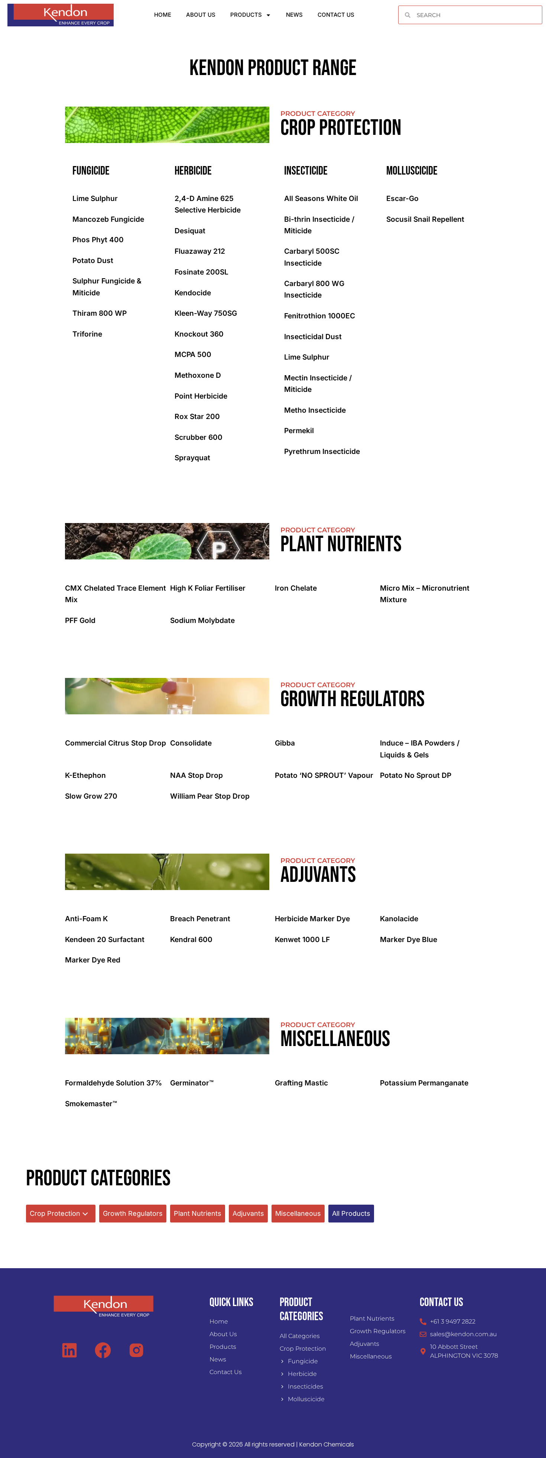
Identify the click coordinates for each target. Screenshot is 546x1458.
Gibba (285, 742)
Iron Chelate (296, 588)
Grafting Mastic (301, 1082)
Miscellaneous (298, 1213)
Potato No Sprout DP (415, 775)
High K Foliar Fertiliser (208, 588)
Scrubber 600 (198, 437)
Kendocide (193, 292)
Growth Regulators (133, 1213)
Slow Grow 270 (91, 796)
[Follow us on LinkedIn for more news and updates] (72, 1350)
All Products (351, 1213)
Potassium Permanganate (424, 1082)
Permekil (299, 430)
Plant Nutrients (197, 1213)
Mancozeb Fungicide (108, 219)
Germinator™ (192, 1082)
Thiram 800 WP (99, 313)
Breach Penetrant (200, 918)
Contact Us (336, 14)
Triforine (87, 333)
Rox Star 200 (197, 416)
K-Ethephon (85, 775)
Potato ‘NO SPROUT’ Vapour (324, 775)
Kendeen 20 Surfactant (104, 939)
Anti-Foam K (86, 918)
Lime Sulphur (95, 198)
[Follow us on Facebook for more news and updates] (106, 1350)
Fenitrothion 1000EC (319, 315)
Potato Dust (92, 260)
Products (246, 14)
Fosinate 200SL (201, 271)
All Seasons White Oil (321, 198)
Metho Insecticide (315, 410)
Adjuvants (248, 1213)
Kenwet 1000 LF (302, 939)
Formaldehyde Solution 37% (113, 1082)
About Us (200, 14)
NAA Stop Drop (196, 775)
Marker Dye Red (92, 959)
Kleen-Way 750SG (206, 313)
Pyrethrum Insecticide (322, 451)
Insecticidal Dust (313, 336)
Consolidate (191, 742)
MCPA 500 (193, 354)
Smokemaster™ (91, 1103)
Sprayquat (192, 457)
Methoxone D (198, 375)
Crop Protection (55, 1213)
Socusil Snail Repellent (425, 219)
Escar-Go (402, 198)
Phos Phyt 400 (98, 239)
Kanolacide (399, 918)
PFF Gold (80, 620)
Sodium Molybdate (202, 620)
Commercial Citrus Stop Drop (115, 742)
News (294, 14)
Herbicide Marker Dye (312, 918)
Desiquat (190, 230)
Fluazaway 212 (200, 251)
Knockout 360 (199, 333)
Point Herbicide (201, 396)
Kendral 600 (191, 939)
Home (162, 14)
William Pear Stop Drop (210, 796)
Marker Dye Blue (408, 939)
